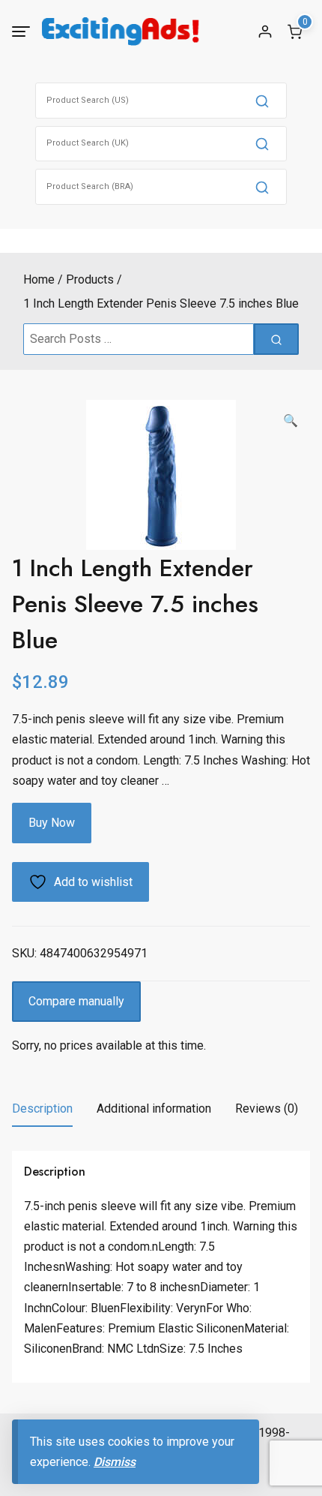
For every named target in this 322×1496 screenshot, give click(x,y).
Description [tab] (42, 1108)
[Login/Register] (265, 31)
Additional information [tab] (154, 1108)
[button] (290, 421)
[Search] (262, 100)
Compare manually (76, 1001)
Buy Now (51, 823)
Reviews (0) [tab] (266, 1108)
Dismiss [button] (115, 1462)
